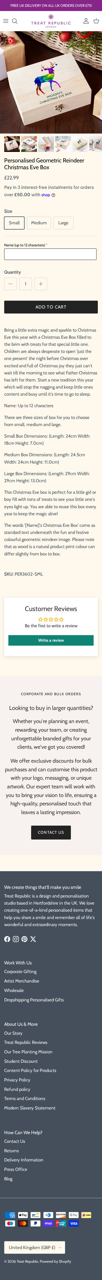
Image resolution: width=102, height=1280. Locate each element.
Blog (8, 1178)
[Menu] (6, 21)
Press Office (15, 1169)
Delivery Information (23, 1159)
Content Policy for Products (30, 1070)
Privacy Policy (17, 1079)
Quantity (12, 272)
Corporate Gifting (20, 971)
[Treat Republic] (51, 21)
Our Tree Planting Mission (28, 1051)
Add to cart (51, 307)
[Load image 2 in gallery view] (51, 82)
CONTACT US (51, 832)
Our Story (13, 1033)
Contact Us (14, 1141)
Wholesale (14, 990)
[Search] (17, 21)
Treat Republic (27, 1261)
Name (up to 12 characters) (24, 245)
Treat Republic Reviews (25, 1042)
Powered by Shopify (55, 1261)
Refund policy (17, 1089)
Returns (11, 1150)
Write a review (51, 640)
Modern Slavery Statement (29, 1108)
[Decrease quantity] (10, 284)
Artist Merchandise (21, 981)
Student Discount (21, 1061)
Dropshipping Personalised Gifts (34, 999)
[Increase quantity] (41, 284)
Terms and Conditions (24, 1098)
